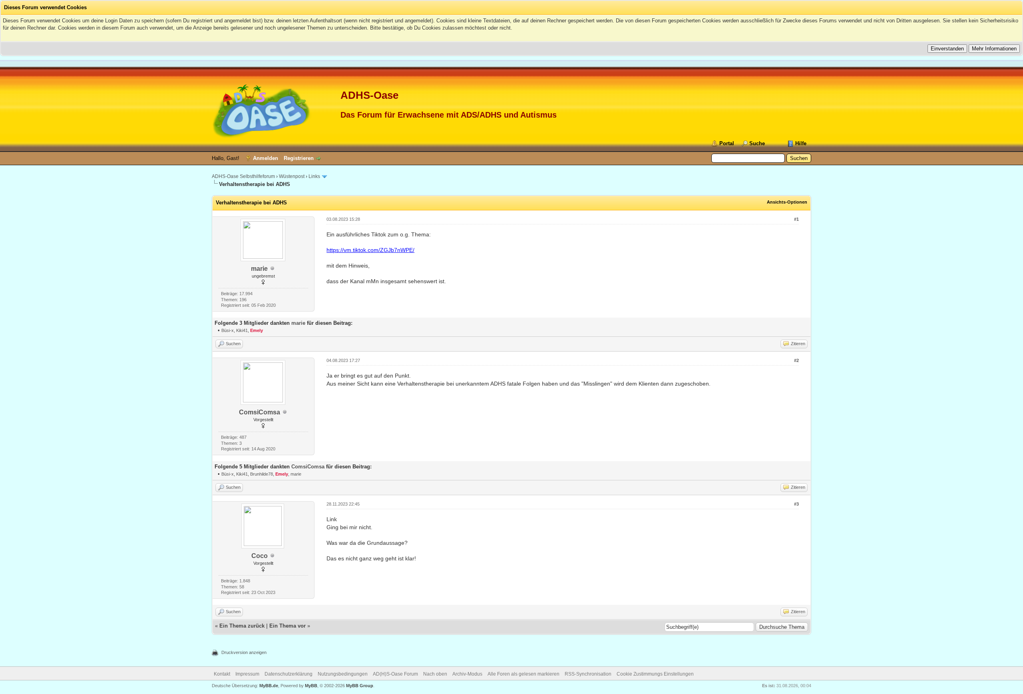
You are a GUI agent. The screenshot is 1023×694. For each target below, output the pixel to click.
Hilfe (800, 143)
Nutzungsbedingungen (343, 674)
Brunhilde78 (261, 474)
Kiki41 (242, 330)
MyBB (311, 685)
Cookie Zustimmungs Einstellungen (655, 674)
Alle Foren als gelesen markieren (523, 674)
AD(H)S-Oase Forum (395, 674)
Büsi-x (227, 330)
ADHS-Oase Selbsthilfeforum (243, 176)
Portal (726, 143)
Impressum (247, 674)
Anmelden (265, 158)
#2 (796, 360)
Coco (259, 555)
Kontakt (222, 674)
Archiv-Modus (467, 674)
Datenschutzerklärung (288, 674)
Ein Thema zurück (242, 626)
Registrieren (299, 158)
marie (259, 268)
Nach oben (435, 674)
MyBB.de (268, 685)
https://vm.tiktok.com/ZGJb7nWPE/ (370, 250)
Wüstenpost (292, 176)
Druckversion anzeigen (244, 652)
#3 (796, 504)
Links (314, 176)
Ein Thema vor (287, 626)
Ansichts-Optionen (787, 202)
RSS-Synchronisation (588, 674)
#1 (796, 219)
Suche (757, 143)
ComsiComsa (259, 412)
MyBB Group (359, 685)
